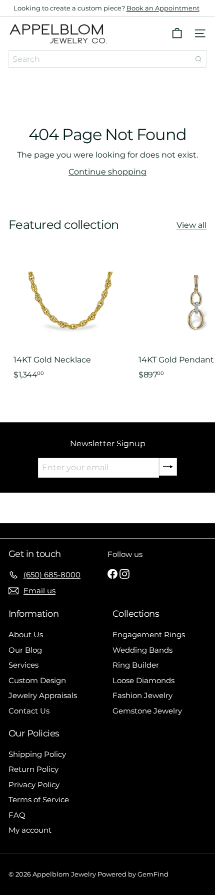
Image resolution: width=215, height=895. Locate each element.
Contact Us (29, 711)
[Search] (198, 59)
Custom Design (37, 680)
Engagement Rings (148, 634)
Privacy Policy (34, 784)
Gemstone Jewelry (147, 711)
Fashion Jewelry (142, 695)
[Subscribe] (168, 467)
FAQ (17, 815)
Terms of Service (38, 799)
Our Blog (25, 650)
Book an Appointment (163, 8)
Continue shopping (107, 172)
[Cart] (177, 33)
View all (191, 225)
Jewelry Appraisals (42, 695)
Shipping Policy (37, 754)
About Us (25, 634)
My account (30, 830)
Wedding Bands (142, 650)
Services (23, 665)
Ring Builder (135, 665)
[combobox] (107, 59)
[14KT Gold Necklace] (71, 321)
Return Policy (33, 769)
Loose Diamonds (143, 680)
